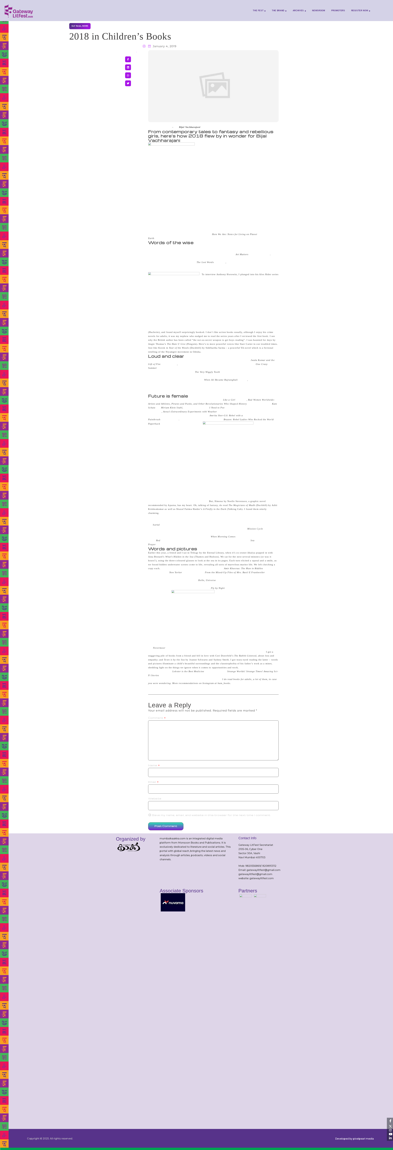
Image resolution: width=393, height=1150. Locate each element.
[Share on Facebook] (128, 59)
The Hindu (164, 127)
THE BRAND (278, 10)
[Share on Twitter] (128, 83)
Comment (157, 718)
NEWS (85, 26)
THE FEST (258, 10)
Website (154, 798)
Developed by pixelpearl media (354, 1138)
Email (153, 782)
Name (154, 765)
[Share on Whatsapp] (128, 75)
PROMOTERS (338, 10)
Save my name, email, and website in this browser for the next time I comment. (211, 815)
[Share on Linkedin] (128, 67)
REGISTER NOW (359, 10)
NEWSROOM (318, 10)
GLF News (76, 26)
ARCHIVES (298, 10)
